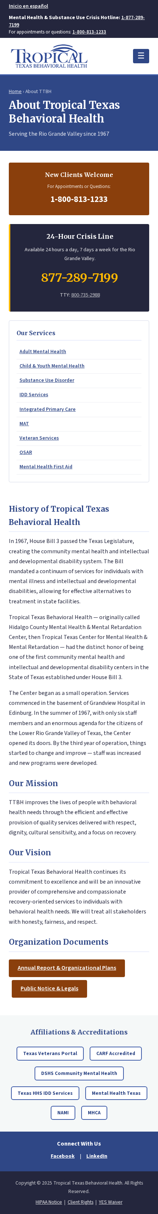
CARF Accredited (115, 1053)
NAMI (63, 1112)
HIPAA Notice (49, 1202)
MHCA (94, 1112)
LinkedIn (96, 1156)
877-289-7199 (79, 277)
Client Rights (80, 1202)
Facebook (63, 1156)
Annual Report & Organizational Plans (67, 968)
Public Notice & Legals (49, 988)
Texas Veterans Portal (50, 1053)
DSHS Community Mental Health (79, 1073)
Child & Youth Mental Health (52, 366)
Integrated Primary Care (47, 409)
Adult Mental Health (42, 351)
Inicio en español (28, 6)
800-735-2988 (85, 295)
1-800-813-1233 (89, 32)
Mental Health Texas (116, 1093)
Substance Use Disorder (46, 380)
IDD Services (33, 394)
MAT (24, 423)
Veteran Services (39, 438)
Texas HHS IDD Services (45, 1093)
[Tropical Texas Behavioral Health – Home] (49, 56)
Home (15, 91)
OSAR (25, 452)
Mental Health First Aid (45, 467)
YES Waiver (110, 1202)
